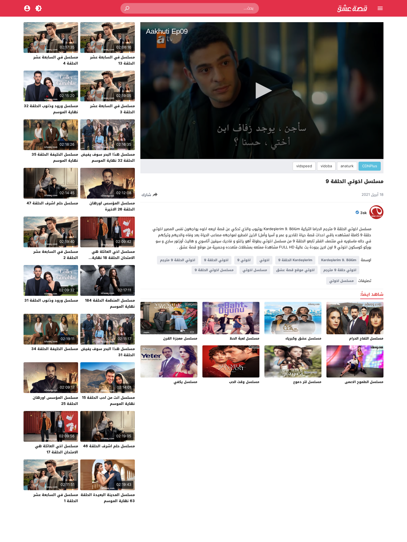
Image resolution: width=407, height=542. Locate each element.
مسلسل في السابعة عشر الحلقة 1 (55, 497)
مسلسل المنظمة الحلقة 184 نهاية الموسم (110, 303)
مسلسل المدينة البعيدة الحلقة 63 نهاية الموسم (108, 497)
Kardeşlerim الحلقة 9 (295, 260)
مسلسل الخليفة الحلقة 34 (54, 348)
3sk (363, 213)
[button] (127, 8)
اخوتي (264, 260)
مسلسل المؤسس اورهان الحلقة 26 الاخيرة (112, 206)
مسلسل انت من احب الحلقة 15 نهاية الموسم (108, 400)
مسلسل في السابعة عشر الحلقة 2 (55, 254)
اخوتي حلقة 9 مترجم (339, 270)
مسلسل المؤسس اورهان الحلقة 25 (55, 400)
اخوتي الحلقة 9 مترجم (177, 260)
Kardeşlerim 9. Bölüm (338, 260)
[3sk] (376, 217)
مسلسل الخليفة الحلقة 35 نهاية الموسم (55, 157)
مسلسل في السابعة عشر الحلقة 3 (112, 108)
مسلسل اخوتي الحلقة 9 (214, 270)
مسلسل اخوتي (255, 270)
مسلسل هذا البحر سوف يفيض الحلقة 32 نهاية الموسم (108, 157)
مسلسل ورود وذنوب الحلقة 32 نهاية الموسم (51, 108)
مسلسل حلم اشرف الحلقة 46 (109, 446)
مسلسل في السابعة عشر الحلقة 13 (112, 60)
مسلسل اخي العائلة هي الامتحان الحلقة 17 (56, 449)
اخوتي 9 (244, 260)
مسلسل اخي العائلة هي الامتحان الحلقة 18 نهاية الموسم (113, 257)
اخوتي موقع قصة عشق (295, 270)
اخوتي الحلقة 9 (216, 260)
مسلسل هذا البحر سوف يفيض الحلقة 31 (108, 351)
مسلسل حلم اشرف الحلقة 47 (52, 203)
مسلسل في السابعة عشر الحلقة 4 (55, 60)
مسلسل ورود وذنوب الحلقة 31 (51, 300)
